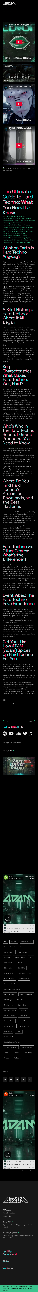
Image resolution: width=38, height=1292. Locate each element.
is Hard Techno (18, 250)
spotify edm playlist (10, 240)
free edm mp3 (25, 229)
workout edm (18, 1058)
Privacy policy (7, 1216)
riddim (25, 236)
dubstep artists (8, 221)
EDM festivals (8, 968)
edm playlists (18, 223)
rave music (17, 236)
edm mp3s (8, 223)
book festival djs (9, 218)
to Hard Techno (20, 520)
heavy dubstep (20, 233)
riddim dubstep (8, 238)
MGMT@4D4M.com (14, 743)
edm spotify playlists (10, 225)
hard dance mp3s (9, 231)
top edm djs (8, 242)
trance (17, 242)
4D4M (24, 537)
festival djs (7, 229)
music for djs (8, 236)
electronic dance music (11, 227)
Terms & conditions (9, 1213)
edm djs (32, 221)
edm (16, 221)
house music (23, 1021)
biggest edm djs (20, 216)
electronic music (9, 994)
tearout (32, 240)
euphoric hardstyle (27, 227)
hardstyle (30, 231)
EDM (9, 9)
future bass (22, 1005)
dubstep (29, 218)
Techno (16, 1053)
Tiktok (6, 1261)
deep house (8, 952)
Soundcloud (10, 1254)
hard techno (21, 231)
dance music (20, 218)
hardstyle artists (9, 233)
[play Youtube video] (19, 73)
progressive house (24, 1026)
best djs (10, 216)
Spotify (7, 1251)
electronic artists (24, 225)
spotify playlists (23, 240)
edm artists (24, 221)
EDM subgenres (9, 979)
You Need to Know (16, 441)
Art (4, 216)
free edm (15, 229)
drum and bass (22, 952)
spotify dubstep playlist (22, 238)
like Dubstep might (21, 579)
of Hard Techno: (19, 311)
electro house (24, 979)
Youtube (8, 1268)
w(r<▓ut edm (25, 242)
